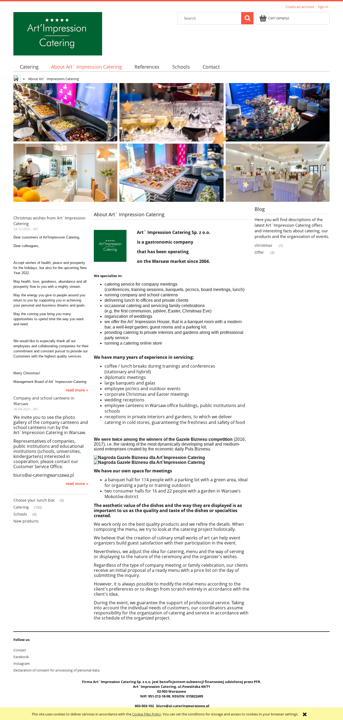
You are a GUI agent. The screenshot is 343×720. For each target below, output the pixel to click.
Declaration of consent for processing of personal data (56, 670)
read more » (77, 390)
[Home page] (17, 79)
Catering (21, 507)
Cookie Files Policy (146, 714)
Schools (20, 514)
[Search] (247, 18)
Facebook (21, 656)
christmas (263, 245)
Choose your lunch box (33, 500)
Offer (259, 252)
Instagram (21, 663)
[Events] (171, 142)
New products (26, 521)
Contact (19, 650)
